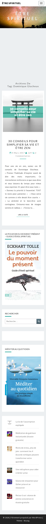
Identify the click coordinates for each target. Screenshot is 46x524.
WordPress (37, 517)
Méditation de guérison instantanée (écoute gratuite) (26, 436)
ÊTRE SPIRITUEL (11, 3)
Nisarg (27, 521)
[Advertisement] (23, 55)
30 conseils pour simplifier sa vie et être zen (23, 144)
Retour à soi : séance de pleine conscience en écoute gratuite (26, 499)
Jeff (30, 153)
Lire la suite (24, 214)
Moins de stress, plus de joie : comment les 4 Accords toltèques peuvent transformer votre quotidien (27, 454)
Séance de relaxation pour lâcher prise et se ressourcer (27, 484)
